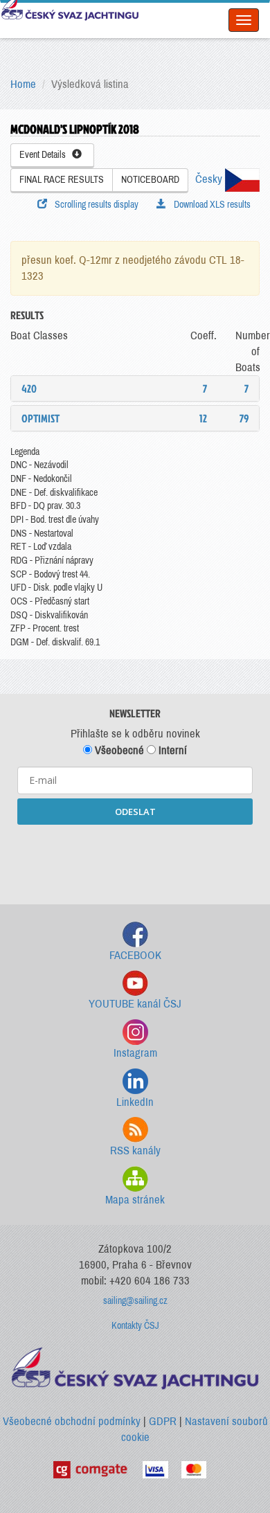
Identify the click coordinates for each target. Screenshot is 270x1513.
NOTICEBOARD (150, 179)
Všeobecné (118, 750)
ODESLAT (135, 811)
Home (23, 84)
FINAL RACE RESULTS (61, 179)
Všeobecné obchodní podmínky (72, 1421)
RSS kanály (135, 1150)
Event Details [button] (45, 155)
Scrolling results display (94, 204)
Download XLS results (210, 204)
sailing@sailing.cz (135, 1301)
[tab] (135, 388)
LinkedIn (135, 1102)
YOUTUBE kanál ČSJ (135, 1004)
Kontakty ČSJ (135, 1325)
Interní (171, 750)
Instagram (135, 1053)
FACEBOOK (135, 955)
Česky (210, 179)
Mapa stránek (135, 1200)
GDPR (163, 1421)
